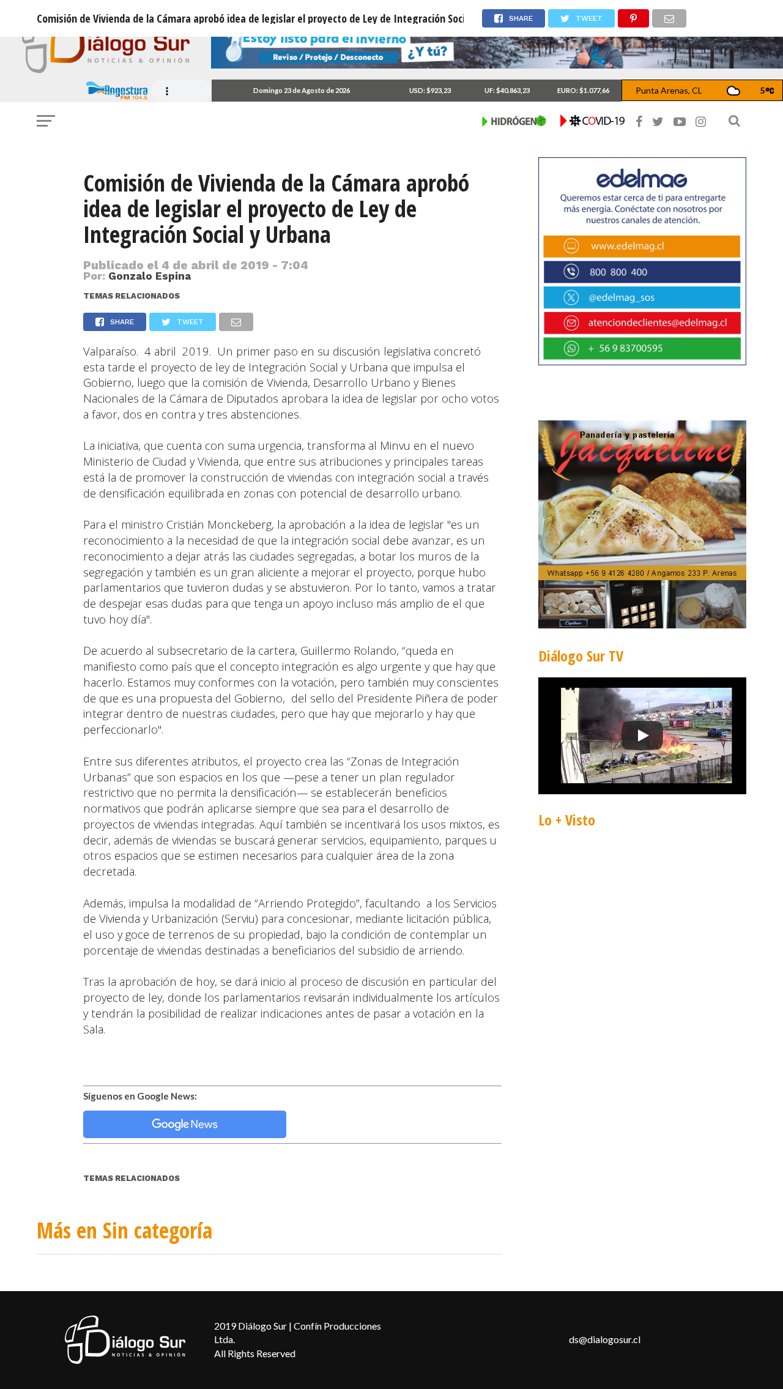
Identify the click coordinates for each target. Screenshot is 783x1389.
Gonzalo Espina (149, 276)
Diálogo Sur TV (580, 656)
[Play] (642, 735)
